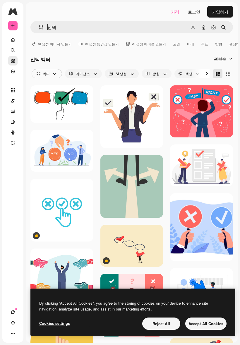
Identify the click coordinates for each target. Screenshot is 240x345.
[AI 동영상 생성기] (13, 122)
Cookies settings (54, 323)
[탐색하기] (13, 71)
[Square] (228, 73)
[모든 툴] (13, 90)
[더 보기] (13, 333)
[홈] (13, 39)
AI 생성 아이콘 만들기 (149, 43)
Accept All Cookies (205, 323)
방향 (218, 43)
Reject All (161, 323)
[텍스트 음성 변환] (13, 132)
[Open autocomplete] (39, 27)
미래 (190, 43)
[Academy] (13, 322)
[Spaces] (13, 101)
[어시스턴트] (13, 143)
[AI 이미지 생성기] (13, 111)
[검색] (13, 50)
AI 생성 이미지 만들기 (55, 43)
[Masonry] (217, 73)
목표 (204, 43)
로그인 (194, 12)
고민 (176, 43)
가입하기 (220, 12)
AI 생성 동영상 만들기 (102, 43)
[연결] (13, 312)
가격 (175, 12)
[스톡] (13, 60)
